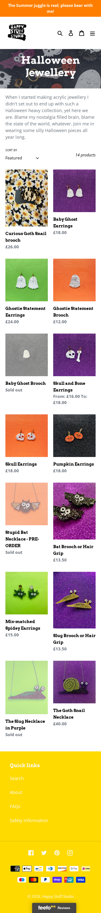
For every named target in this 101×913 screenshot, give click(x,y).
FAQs (15, 806)
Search (17, 778)
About (16, 792)
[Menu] (92, 33)
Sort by (11, 150)
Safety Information (29, 820)
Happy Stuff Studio (58, 896)
